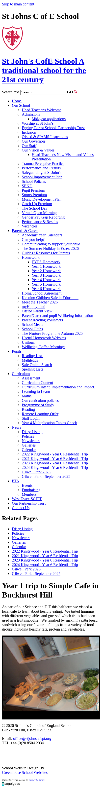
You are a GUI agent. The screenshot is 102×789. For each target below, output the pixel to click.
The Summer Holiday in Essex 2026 (50, 248)
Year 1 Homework (46, 266)
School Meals (32, 324)
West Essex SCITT (27, 499)
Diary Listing (32, 432)
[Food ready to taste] (51, 674)
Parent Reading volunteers (42, 320)
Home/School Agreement (41, 293)
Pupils (17, 351)
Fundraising (31, 490)
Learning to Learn (36, 391)
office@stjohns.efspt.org (32, 738)
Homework (31, 257)
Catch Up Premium (37, 204)
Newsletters (31, 441)
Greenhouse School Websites (25, 772)
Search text (10, 92)
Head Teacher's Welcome (41, 110)
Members (29, 494)
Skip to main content (18, 4)
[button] (75, 91)
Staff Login (31, 418)
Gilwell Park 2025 (36, 472)
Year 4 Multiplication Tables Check (49, 423)
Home (17, 101)
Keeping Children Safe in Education (50, 298)
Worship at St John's (37, 123)
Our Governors (34, 141)
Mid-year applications (49, 119)
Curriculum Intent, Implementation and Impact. (58, 387)
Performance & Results (40, 222)
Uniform (28, 342)
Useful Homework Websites (44, 338)
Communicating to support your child (51, 244)
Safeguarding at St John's (41, 172)
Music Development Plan (41, 199)
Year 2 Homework (46, 271)
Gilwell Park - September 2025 (46, 476)
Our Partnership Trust (29, 503)
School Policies (34, 181)
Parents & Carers (25, 230)
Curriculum (21, 374)
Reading (28, 409)
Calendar (29, 450)
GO (70, 92)
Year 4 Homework (46, 280)
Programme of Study (38, 405)
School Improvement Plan (42, 177)
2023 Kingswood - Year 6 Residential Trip (55, 463)
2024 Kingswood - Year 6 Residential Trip (55, 467)
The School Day (35, 208)
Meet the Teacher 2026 (40, 302)
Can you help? (33, 239)
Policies (28, 436)
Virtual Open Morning (39, 213)
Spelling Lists (32, 369)
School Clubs (32, 329)
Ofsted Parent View (37, 311)
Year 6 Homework (46, 289)
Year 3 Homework (46, 275)
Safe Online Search (37, 365)
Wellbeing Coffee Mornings (43, 347)
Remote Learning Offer (40, 414)
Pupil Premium (33, 190)
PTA (15, 481)
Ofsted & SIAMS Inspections (45, 137)
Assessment (31, 378)
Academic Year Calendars (42, 235)
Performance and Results (41, 168)
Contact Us (20, 508)
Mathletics (30, 360)
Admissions (31, 114)
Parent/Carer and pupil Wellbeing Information (57, 315)
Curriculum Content (37, 382)
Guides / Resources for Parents (46, 253)
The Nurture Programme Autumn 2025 (52, 333)
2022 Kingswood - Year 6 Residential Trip (55, 454)
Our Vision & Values (38, 150)
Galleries (29, 445)
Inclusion (29, 132)
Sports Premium (34, 195)
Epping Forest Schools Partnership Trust (53, 128)
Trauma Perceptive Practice (43, 163)
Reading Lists (32, 356)
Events (27, 485)
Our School (21, 105)
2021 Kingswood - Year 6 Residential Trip (55, 458)
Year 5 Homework (46, 284)
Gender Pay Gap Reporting (43, 217)
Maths (26, 396)
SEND (27, 186)
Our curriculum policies (40, 400)
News (16, 427)
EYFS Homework (46, 262)
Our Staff (29, 146)
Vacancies (29, 226)
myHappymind (33, 306)
